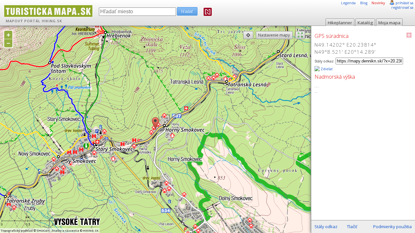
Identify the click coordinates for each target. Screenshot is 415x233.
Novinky (378, 3)
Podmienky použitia (392, 226)
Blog (363, 3)
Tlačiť (352, 226)
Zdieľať (326, 69)
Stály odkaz (326, 226)
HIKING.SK (52, 21)
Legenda (348, 3)
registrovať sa (402, 7)
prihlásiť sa (404, 3)
